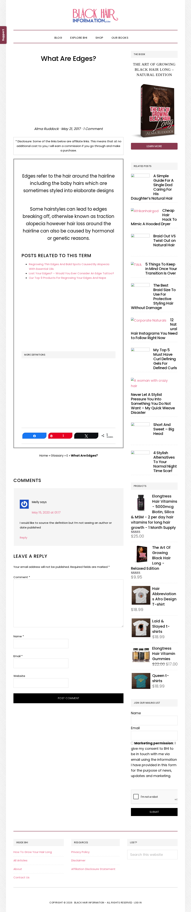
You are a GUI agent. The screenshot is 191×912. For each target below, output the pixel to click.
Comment (21, 577)
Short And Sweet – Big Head (163, 429)
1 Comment (93, 128)
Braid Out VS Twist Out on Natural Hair (164, 240)
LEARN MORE (154, 146)
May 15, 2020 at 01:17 (46, 512)
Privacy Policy (80, 852)
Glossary (57, 455)
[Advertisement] (68, 94)
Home (43, 455)
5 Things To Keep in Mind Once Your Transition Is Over (161, 269)
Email (18, 656)
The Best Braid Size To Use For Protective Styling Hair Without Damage (153, 296)
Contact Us (21, 877)
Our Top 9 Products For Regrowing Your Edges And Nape (67, 278)
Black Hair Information (95, 14)
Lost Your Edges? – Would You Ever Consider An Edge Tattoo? (71, 273)
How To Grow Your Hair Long (32, 852)
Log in (138, 902)
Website (19, 676)
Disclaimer (78, 860)
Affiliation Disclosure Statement (93, 869)
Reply (23, 537)
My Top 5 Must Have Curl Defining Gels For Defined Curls (165, 358)
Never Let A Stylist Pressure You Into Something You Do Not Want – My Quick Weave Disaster (153, 403)
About (17, 869)
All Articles (20, 860)
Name (18, 636)
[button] (136, 34)
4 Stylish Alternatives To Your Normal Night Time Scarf (165, 461)
